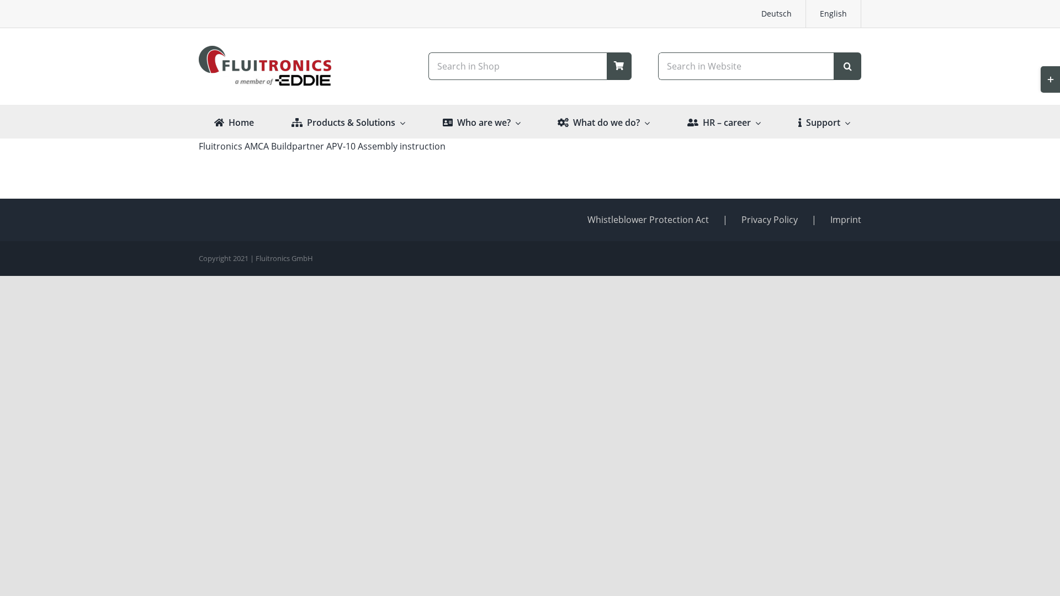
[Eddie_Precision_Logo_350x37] (265, 78)
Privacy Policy (769, 220)
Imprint (845, 220)
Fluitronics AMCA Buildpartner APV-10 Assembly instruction (322, 146)
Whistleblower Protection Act (648, 220)
